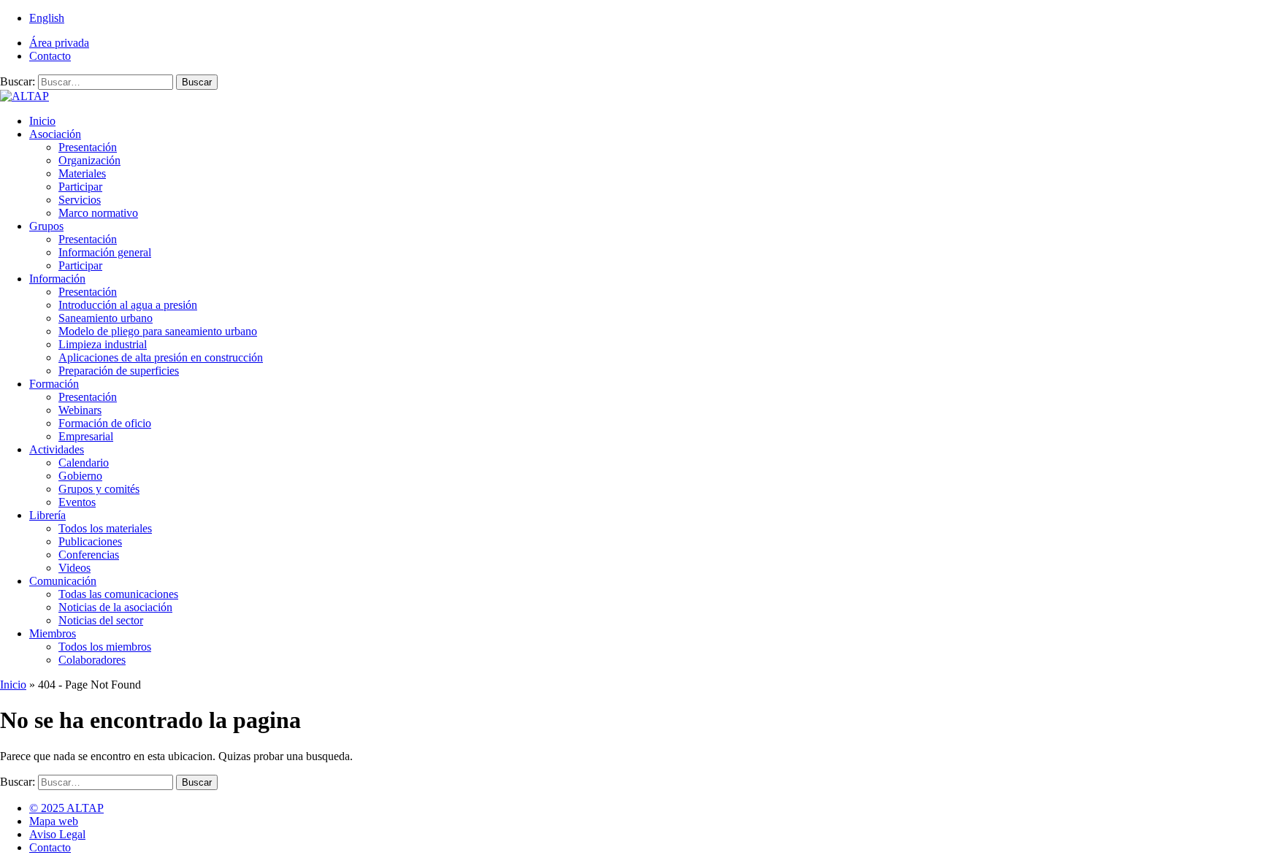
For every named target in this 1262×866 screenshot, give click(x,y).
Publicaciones (90, 541)
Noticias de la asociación (115, 607)
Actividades (56, 449)
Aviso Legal (57, 834)
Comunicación (62, 581)
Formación (54, 384)
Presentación (87, 147)
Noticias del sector (100, 620)
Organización (89, 160)
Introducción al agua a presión (127, 305)
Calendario (83, 462)
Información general (104, 252)
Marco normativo (98, 213)
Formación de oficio (104, 423)
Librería (47, 515)
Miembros (52, 633)
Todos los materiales (105, 528)
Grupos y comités (98, 489)
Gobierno (80, 476)
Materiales (82, 173)
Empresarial (85, 436)
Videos (74, 568)
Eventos (77, 502)
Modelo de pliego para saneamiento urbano (157, 331)
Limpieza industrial (102, 344)
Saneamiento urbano (105, 318)
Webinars (80, 410)
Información (57, 278)
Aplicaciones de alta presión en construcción (160, 357)
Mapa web (53, 821)
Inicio (42, 121)
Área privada (59, 43)
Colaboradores (92, 660)
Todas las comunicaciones (118, 594)
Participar (80, 186)
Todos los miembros (104, 646)
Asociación (55, 134)
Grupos (46, 226)
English (46, 18)
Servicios (79, 199)
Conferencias (88, 554)
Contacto (50, 56)
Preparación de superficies (118, 370)
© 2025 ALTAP (66, 808)
